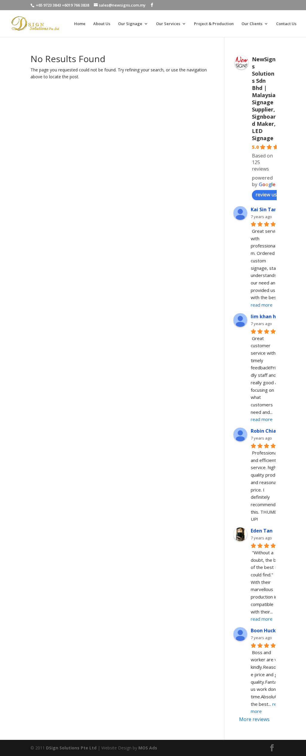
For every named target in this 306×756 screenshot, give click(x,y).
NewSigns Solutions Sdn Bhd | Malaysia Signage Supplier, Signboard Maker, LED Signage (264, 99)
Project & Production (214, 24)
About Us (101, 24)
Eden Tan (262, 530)
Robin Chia (263, 431)
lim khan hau (266, 316)
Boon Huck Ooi (268, 630)
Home (79, 24)
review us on (269, 194)
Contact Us (286, 24)
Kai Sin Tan (264, 209)
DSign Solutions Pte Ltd (71, 748)
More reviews (254, 719)
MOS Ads (147, 748)
